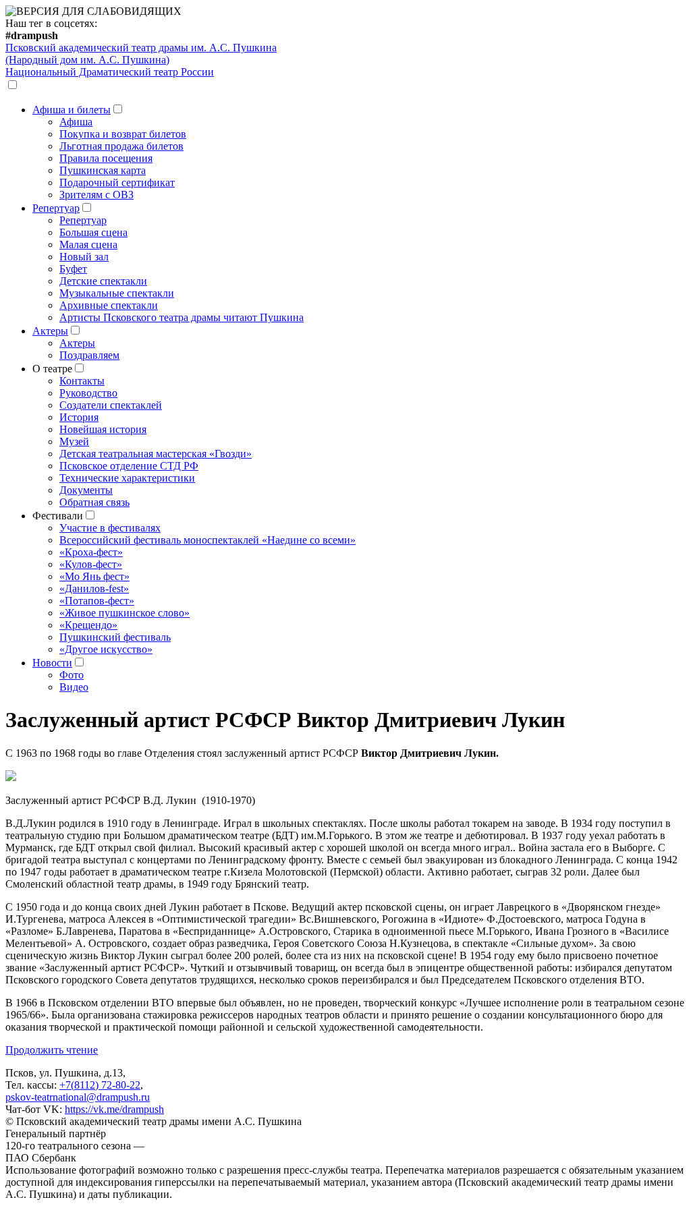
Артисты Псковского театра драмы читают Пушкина (181, 317)
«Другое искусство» (106, 649)
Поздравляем (89, 355)
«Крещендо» (88, 625)
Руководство (88, 393)
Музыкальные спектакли (116, 293)
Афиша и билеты (71, 109)
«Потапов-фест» (96, 600)
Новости (52, 662)
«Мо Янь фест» (94, 576)
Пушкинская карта (102, 170)
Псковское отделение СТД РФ (128, 465)
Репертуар (56, 208)
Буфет (73, 269)
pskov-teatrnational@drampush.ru (77, 1097)
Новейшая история (102, 429)
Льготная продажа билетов (121, 146)
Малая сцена (88, 244)
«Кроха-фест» (91, 552)
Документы (86, 490)
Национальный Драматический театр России (109, 72)
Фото (71, 675)
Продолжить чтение (51, 1050)
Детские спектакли (103, 281)
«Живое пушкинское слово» (124, 613)
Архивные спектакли (108, 305)
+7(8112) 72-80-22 (99, 1085)
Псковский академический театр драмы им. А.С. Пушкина (141, 53)
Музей (74, 441)
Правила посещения (106, 158)
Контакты (82, 380)
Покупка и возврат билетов (122, 134)
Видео (73, 687)
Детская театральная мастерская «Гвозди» (155, 453)
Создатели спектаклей (110, 405)
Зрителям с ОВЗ (96, 194)
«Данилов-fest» (94, 588)
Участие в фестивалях (110, 528)
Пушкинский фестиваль (115, 637)
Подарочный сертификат (117, 182)
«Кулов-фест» (90, 564)
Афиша (75, 121)
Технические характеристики (127, 478)
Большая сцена (93, 232)
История (79, 417)
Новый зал (84, 256)
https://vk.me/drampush (114, 1109)
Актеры (50, 331)
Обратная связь (94, 502)
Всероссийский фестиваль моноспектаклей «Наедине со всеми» (207, 540)
